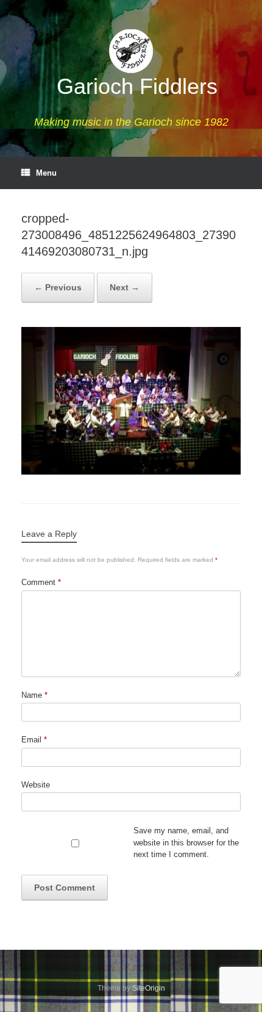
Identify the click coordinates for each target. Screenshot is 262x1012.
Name (34, 695)
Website (35, 784)
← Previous (58, 287)
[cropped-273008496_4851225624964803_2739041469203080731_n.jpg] (131, 471)
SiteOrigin (148, 988)
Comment (41, 582)
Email (34, 739)
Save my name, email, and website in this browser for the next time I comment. (186, 842)
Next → (125, 287)
